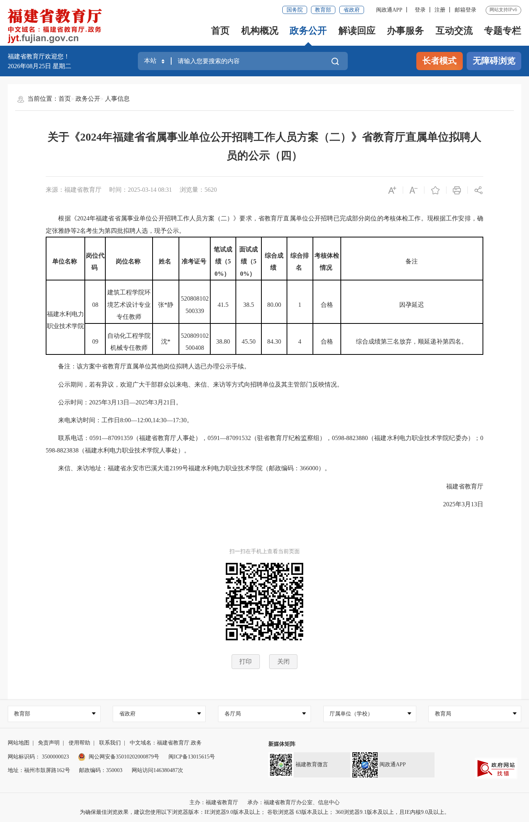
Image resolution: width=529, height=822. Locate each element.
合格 (327, 304)
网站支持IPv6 (503, 9)
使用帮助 (79, 743)
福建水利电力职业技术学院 (65, 320)
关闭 (283, 661)
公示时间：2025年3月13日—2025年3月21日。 (114, 402)
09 (95, 341)
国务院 (295, 10)
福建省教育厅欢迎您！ (39, 56)
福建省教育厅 (458, 486)
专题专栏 (502, 31)
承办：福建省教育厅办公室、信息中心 (293, 802)
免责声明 (49, 743)
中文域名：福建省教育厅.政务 (166, 743)
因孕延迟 (411, 304)
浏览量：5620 (198, 189)
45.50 (249, 341)
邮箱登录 (465, 10)
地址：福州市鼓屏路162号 (39, 770)
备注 (411, 261)
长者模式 (440, 60)
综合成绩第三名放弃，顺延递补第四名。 (411, 341)
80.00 (274, 304)
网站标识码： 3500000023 (38, 757)
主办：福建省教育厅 (213, 802)
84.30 (274, 341)
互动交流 (454, 31)
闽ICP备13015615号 (191, 757)
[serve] (57, 26)
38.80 (223, 341)
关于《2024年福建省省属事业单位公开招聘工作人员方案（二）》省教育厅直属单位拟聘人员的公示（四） (264, 146)
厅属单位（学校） (351, 714)
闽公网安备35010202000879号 (124, 757)
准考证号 (195, 261)
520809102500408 (195, 341)
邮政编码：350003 (100, 770)
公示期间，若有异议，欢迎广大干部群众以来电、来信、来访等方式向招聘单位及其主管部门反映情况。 (194, 384)
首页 (220, 31)
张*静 (165, 304)
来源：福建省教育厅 (73, 189)
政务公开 (308, 31)
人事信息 (117, 98)
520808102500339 (195, 304)
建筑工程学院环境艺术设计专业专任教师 (129, 304)
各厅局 (233, 714)
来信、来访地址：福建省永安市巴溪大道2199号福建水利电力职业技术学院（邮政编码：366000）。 (188, 468)
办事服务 (405, 31)
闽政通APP (389, 10)
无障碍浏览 (494, 60)
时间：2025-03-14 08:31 (140, 189)
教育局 (443, 714)
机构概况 (259, 31)
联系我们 (110, 743)
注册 (440, 10)
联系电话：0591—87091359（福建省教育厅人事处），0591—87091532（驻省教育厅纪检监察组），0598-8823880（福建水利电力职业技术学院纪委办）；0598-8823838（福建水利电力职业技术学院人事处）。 (264, 444)
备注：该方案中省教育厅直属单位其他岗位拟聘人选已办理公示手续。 (148, 366)
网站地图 (18, 743)
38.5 (248, 304)
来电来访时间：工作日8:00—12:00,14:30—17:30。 (119, 420)
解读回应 (357, 31)
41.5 (223, 304)
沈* (165, 341)
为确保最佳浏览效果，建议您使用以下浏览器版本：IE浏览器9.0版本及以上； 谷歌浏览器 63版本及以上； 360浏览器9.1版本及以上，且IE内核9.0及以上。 (265, 812)
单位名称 (65, 261)
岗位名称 (129, 261)
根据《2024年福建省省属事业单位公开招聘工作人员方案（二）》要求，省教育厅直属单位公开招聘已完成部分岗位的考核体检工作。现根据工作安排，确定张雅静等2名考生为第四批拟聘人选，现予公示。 (264, 224)
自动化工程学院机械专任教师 (129, 341)
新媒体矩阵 (281, 744)
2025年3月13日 (457, 504)
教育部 (323, 10)
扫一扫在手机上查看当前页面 (264, 551)
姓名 (166, 261)
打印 (245, 661)
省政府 (352, 10)
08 (95, 304)
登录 (420, 10)
